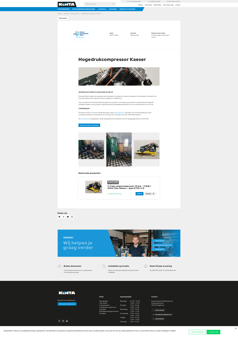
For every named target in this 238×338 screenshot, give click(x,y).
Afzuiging (113, 9)
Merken (140, 5)
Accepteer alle (213, 332)
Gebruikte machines (127, 9)
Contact (177, 5)
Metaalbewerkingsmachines (83, 9)
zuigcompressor (119, 113)
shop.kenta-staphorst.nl (67, 304)
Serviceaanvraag (168, 5)
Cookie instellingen (197, 332)
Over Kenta (148, 5)
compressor (85, 119)
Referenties (157, 5)
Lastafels (102, 9)
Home (60, 14)
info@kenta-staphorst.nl (163, 245)
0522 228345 (159, 241)
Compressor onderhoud (107, 307)
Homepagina (103, 301)
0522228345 (159, 249)
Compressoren (64, 9)
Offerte (139, 194)
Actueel (66, 14)
